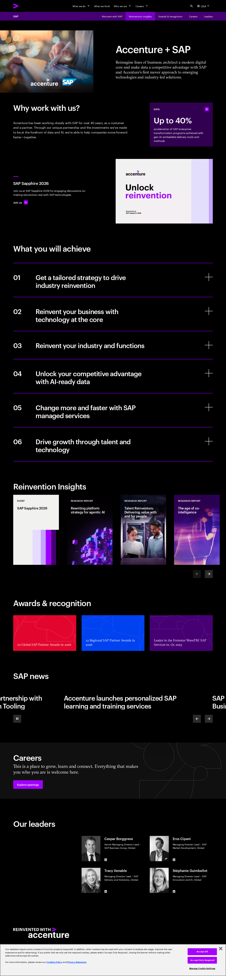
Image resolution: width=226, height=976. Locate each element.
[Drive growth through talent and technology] (113, 444)
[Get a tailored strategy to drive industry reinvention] (113, 280)
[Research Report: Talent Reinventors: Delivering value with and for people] (143, 530)
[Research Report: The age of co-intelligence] (197, 530)
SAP (15, 16)
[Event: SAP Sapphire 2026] (36, 530)
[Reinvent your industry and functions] (113, 345)
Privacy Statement (76, 962)
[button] (28, 784)
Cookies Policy (54, 962)
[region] (113, 960)
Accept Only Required (202, 960)
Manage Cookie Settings (202, 968)
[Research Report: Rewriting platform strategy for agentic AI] (90, 530)
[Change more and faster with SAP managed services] (113, 410)
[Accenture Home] (23, 6)
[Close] (220, 948)
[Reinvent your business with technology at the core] (113, 314)
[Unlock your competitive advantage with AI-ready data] (113, 376)
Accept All (202, 952)
